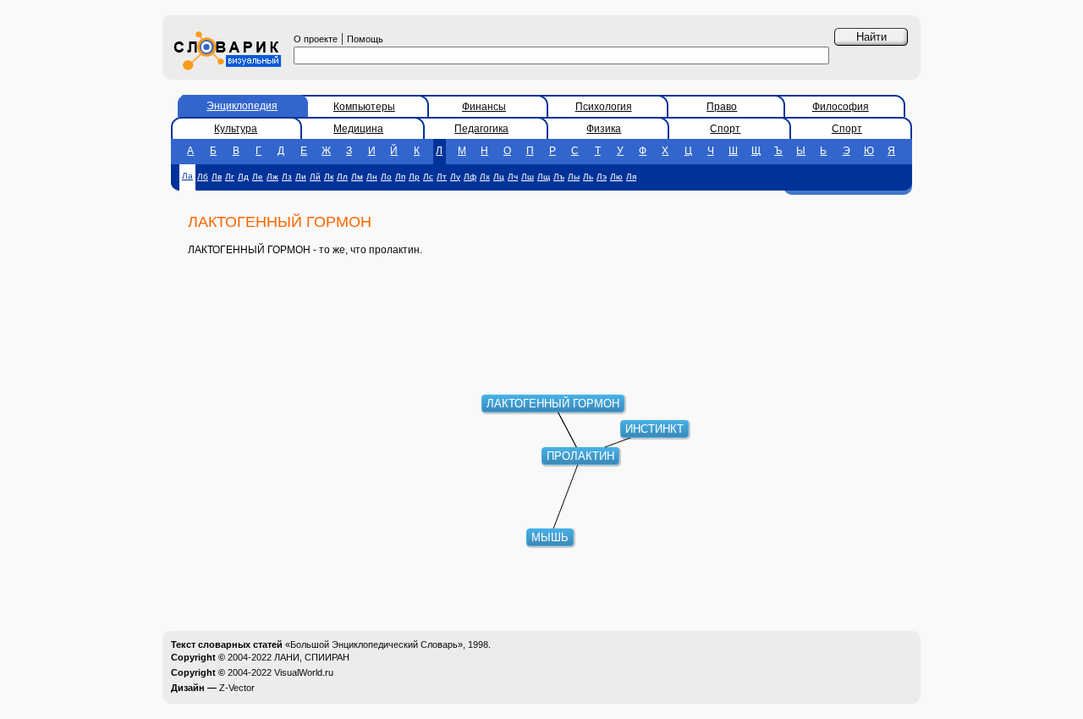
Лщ (543, 176)
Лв (217, 176)
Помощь (365, 39)
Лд (243, 176)
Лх (485, 176)
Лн (371, 176)
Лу (455, 176)
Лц (498, 176)
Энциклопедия (242, 106)
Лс (428, 176)
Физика (603, 129)
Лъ (558, 176)
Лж (272, 176)
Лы (574, 176)
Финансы (484, 107)
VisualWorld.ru (303, 672)
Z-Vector (237, 688)
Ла (187, 175)
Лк (328, 176)
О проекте (316, 39)
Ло (386, 176)
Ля (631, 176)
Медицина (358, 129)
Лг (229, 176)
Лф (470, 176)
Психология (603, 107)
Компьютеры (364, 107)
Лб (202, 176)
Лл (342, 176)
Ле (257, 176)
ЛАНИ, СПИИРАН (311, 657)
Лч (513, 176)
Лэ (601, 176)
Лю (616, 176)
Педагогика (481, 129)
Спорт (725, 129)
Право (721, 107)
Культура (235, 129)
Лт (442, 176)
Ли (300, 176)
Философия (840, 107)
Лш (527, 176)
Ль (588, 176)
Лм (357, 176)
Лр (414, 176)
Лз (287, 176)
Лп (400, 176)
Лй (315, 176)
